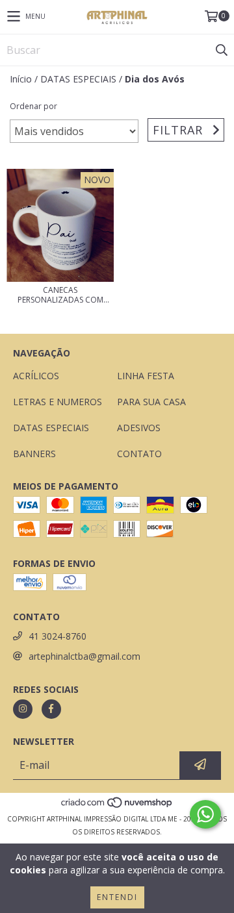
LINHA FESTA (145, 375)
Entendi (117, 897)
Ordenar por (33, 106)
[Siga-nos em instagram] (22, 709)
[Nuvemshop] (117, 805)
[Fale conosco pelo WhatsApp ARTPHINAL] (205, 814)
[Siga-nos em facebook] (51, 709)
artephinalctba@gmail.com (84, 656)
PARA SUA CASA (151, 401)
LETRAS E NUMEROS (57, 401)
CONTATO (139, 453)
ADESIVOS (139, 427)
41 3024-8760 (57, 636)
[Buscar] (221, 50)
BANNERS (34, 453)
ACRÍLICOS (36, 375)
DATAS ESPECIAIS (78, 79)
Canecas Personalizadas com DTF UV (60, 295)
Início (21, 79)
